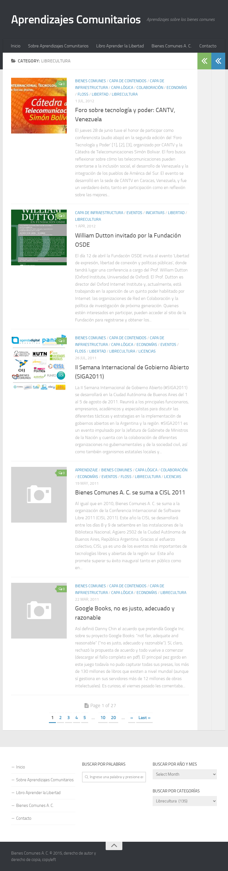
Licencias (147, 351)
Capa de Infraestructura (99, 212)
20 (113, 717)
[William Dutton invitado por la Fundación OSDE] (39, 237)
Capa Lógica (122, 87)
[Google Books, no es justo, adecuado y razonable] (39, 611)
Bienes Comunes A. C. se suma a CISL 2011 (130, 492)
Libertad (100, 94)
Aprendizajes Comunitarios (76, 19)
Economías (177, 87)
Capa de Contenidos (128, 81)
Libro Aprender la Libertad (120, 45)
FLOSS (83, 94)
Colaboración (150, 87)
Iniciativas (155, 212)
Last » (144, 717)
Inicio (15, 45)
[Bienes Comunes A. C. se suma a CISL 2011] (39, 495)
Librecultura (125, 94)
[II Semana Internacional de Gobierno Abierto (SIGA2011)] (39, 362)
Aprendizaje (86, 470)
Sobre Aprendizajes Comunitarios (58, 45)
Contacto (207, 45)
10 (102, 717)
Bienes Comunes (90, 81)
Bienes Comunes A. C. (172, 45)
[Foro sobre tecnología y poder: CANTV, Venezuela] (39, 106)
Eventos (134, 212)
